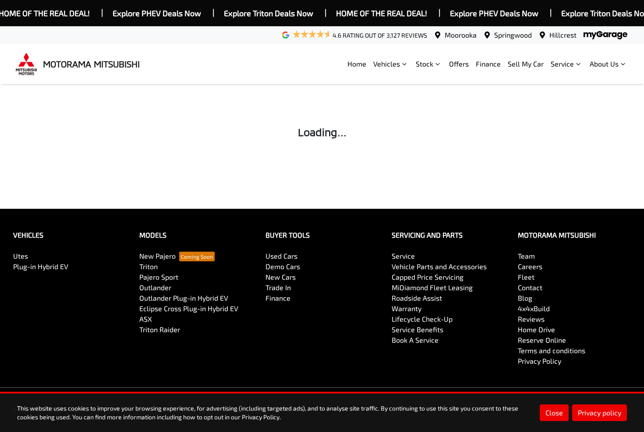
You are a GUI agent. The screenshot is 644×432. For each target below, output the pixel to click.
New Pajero (157, 256)
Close (554, 412)
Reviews (531, 319)
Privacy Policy (539, 361)
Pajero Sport (158, 277)
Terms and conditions (551, 350)
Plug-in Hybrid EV (40, 266)
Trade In (278, 287)
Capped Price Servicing (428, 277)
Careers (530, 266)
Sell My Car (526, 64)
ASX (145, 319)
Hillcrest (563, 35)
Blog (525, 298)
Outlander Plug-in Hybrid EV (183, 298)
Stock (424, 64)
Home (356, 64)
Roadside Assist (417, 298)
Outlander (155, 287)
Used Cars (281, 256)
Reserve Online (542, 340)
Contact (530, 287)
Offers (459, 64)
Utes (20, 256)
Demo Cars (282, 266)
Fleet (526, 277)
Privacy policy (599, 412)
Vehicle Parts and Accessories (439, 266)
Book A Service (415, 340)
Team (526, 256)
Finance (488, 64)
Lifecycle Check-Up (422, 319)
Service (562, 64)
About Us (604, 64)
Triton (148, 266)
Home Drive (536, 329)
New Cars (280, 277)
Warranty (406, 308)
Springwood (513, 35)
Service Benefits (417, 329)
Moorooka (461, 35)
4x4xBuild (534, 308)
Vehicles (386, 64)
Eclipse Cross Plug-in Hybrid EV (188, 308)
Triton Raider (159, 329)
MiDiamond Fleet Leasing (432, 287)
